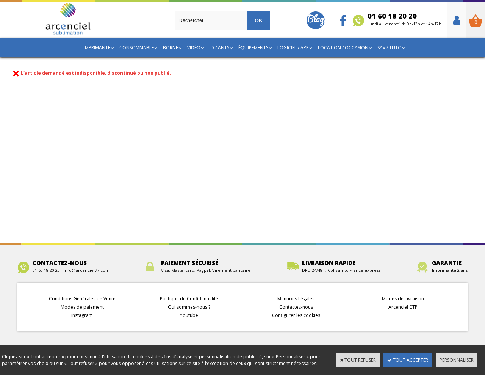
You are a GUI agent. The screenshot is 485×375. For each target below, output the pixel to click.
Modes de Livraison (403, 298)
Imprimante (97, 47)
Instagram (82, 315)
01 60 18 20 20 (404, 19)
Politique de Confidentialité (189, 298)
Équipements (253, 47)
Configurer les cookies (296, 315)
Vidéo (193, 47)
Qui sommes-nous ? (189, 307)
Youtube (189, 315)
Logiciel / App (293, 47)
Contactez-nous (296, 307)
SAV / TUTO (389, 47)
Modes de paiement (82, 307)
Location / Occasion (343, 47)
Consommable (136, 47)
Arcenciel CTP (403, 307)
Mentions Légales (295, 298)
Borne (170, 47)
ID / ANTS (219, 47)
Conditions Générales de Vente (82, 298)
